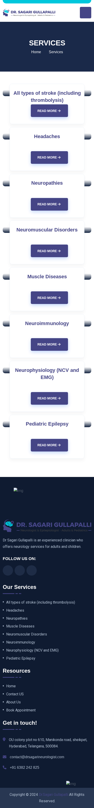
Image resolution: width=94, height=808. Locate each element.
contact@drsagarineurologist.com (37, 757)
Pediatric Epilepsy (47, 424)
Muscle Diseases (47, 276)
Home (36, 52)
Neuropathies (47, 183)
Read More (47, 111)
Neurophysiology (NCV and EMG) (32, 650)
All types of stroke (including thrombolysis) (40, 602)
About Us (13, 702)
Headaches (47, 136)
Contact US (15, 694)
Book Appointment (21, 710)
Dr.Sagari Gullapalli (53, 794)
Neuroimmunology (47, 323)
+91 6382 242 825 (24, 767)
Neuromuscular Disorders (47, 230)
